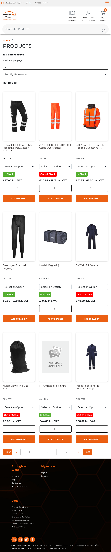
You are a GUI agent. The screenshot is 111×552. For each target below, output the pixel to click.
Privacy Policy (18, 510)
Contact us (16, 483)
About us (15, 476)
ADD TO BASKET (19, 198)
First (7, 452)
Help (13, 479)
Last (87, 452)
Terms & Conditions (20, 507)
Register (44, 476)
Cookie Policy (17, 513)
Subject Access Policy (20, 520)
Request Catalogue (19, 486)
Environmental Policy (21, 517)
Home (6, 40)
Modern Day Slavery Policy (23, 523)
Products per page (12, 60)
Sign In (44, 473)
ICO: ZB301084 (18, 527)
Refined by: (10, 82)
